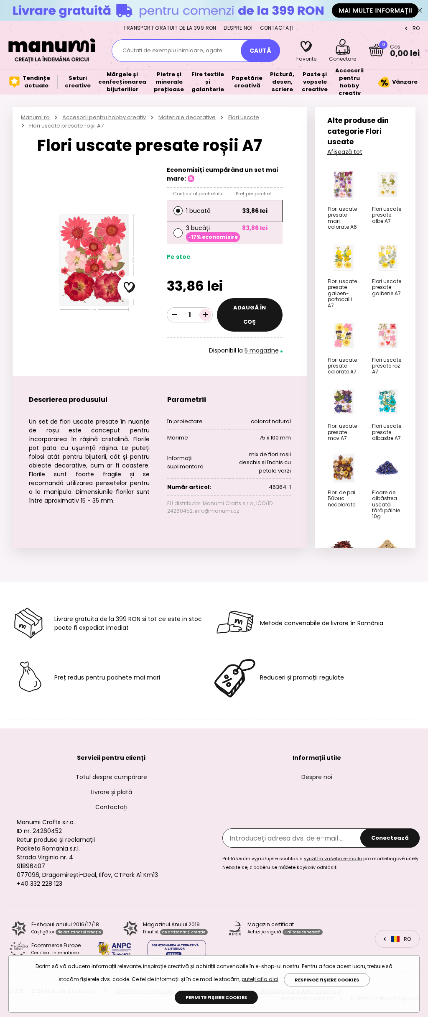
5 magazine (262, 350)
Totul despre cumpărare (111, 777)
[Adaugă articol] (205, 315)
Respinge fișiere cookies (327, 979)
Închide (419, 10)
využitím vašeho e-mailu (333, 858)
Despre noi (238, 27)
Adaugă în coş (249, 315)
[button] (129, 288)
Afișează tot (344, 152)
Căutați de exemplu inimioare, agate (172, 50)
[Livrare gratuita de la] (214, 10)
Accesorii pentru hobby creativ (104, 117)
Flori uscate (243, 117)
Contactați (277, 27)
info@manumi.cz (217, 510)
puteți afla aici (260, 979)
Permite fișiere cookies (216, 997)
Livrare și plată (111, 792)
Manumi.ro (35, 117)
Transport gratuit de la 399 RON (169, 27)
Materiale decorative (187, 117)
